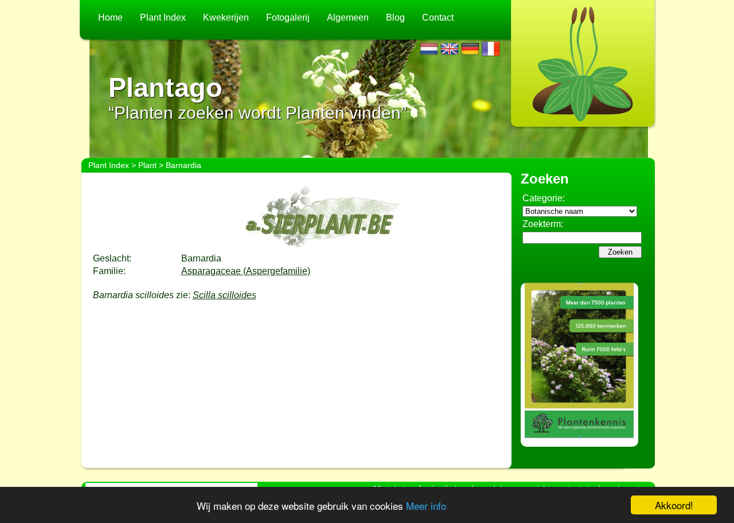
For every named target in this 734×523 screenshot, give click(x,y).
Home (110, 17)
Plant (147, 165)
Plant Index (163, 17)
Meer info (426, 505)
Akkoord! (674, 505)
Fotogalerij (288, 17)
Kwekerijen (226, 17)
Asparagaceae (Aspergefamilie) (245, 271)
